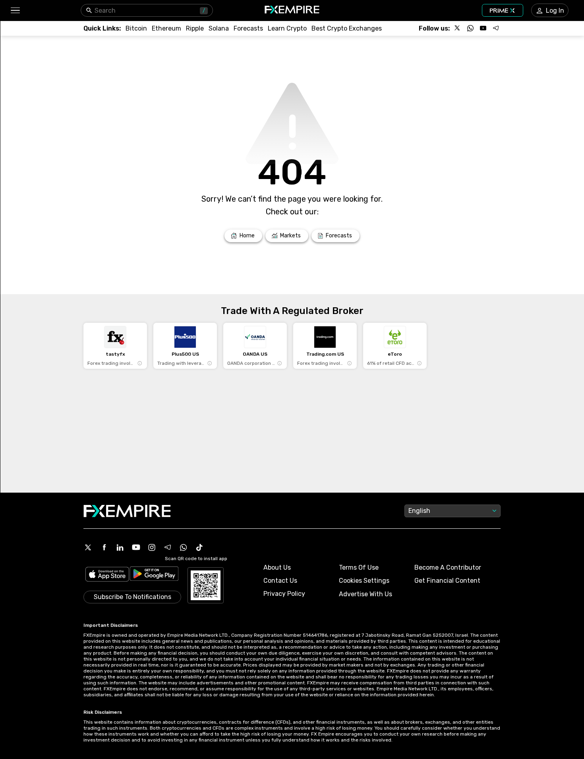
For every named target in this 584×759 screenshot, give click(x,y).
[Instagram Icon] (152, 547)
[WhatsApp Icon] (183, 547)
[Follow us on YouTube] (483, 28)
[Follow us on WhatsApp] (470, 28)
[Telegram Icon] (167, 547)
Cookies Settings (364, 580)
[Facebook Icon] (104, 547)
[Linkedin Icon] (120, 547)
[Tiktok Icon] (199, 547)
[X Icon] (88, 547)
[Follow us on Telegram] (496, 28)
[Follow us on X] (457, 28)
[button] (14, 10)
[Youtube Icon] (136, 547)
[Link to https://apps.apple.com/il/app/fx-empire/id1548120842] (107, 575)
